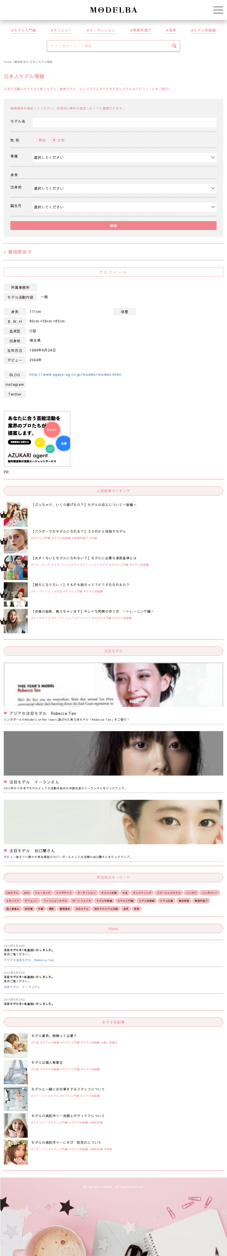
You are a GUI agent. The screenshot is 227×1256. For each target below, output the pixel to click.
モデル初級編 (205, 30)
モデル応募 (166, 900)
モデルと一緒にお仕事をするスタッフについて (68, 1089)
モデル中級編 (104, 900)
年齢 (94, 538)
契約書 (29, 908)
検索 (113, 225)
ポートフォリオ (81, 900)
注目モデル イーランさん (22, 987)
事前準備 (184, 900)
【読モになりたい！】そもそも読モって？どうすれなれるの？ (80, 584)
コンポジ (191, 892)
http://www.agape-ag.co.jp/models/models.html (75, 374)
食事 (172, 30)
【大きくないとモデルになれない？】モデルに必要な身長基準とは (84, 558)
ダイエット (62, 30)
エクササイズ (41, 618)
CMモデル (12, 892)
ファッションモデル (95, 564)
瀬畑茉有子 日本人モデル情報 (33, 62)
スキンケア (12, 900)
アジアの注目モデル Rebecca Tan (29, 960)
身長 (14, 174)
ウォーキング (41, 564)
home (7, 62)
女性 (61, 140)
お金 (59, 591)
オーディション (102, 30)
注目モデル (82, 908)
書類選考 (65, 908)
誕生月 (16, 205)
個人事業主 (12, 908)
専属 (14, 156)
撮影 (51, 908)
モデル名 (17, 121)
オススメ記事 (109, 892)
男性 (42, 140)
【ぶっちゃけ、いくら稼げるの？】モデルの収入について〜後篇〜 (84, 504)
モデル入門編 (25, 30)
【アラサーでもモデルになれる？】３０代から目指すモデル (78, 531)
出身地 (16, 186)
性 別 (14, 140)
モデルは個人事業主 (47, 1062)
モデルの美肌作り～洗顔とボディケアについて (68, 1115)
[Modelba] (113, 10)
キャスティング (142, 892)
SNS (26, 892)
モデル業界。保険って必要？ (54, 1035)
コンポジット (210, 892)
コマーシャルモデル (66, 564)
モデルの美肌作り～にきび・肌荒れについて (66, 1142)
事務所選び (142, 30)
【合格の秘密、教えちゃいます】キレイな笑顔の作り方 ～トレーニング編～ (92, 611)
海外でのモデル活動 (106, 908)
